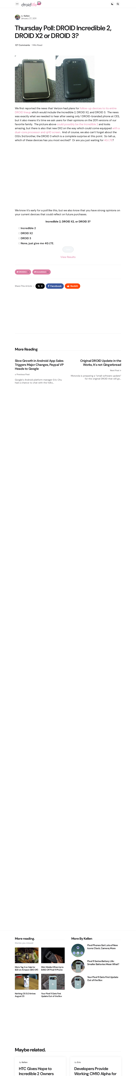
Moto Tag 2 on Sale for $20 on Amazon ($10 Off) (26, 968)
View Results (68, 257)
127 (22, 45)
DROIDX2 (24, 272)
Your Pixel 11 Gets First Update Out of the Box (51, 995)
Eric (79, 1062)
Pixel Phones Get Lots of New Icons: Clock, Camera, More (102, 947)
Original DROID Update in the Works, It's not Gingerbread (100, 363)
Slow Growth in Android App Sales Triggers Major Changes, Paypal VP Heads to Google (39, 365)
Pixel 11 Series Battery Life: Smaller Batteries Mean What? (103, 963)
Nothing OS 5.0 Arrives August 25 (25, 995)
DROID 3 (26, 238)
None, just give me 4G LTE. (37, 243)
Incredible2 (42, 272)
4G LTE (108, 140)
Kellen (27, 15)
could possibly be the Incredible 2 (77, 124)
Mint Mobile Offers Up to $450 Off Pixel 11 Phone (52, 968)
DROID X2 (27, 233)
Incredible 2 (28, 228)
